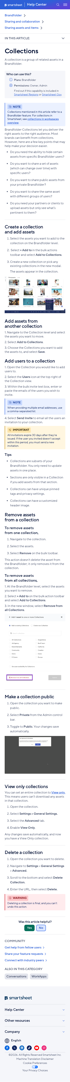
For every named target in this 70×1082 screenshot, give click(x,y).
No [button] (41, 928)
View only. (58, 792)
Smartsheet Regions (26, 94)
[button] (57, 4)
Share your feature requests (24, 954)
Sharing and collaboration (22, 22)
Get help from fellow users (23, 947)
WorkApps (39, 976)
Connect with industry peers (24, 960)
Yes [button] (29, 928)
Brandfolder (13, 15)
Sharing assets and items (21, 28)
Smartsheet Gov (51, 94)
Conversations (16, 976)
